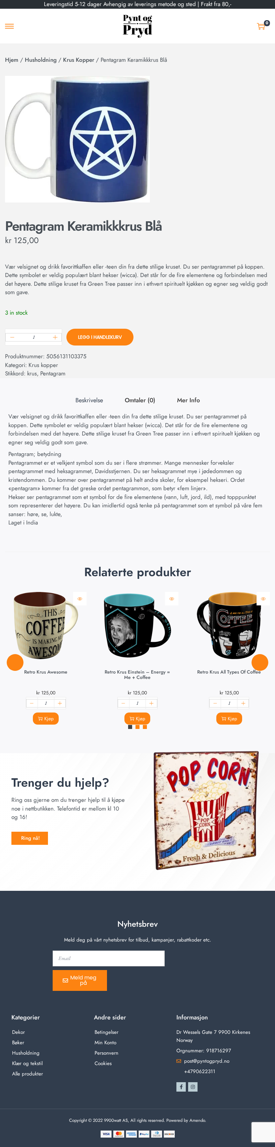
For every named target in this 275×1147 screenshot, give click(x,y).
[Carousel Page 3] (145, 727)
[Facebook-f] (181, 1087)
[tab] (89, 400)
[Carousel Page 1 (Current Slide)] (130, 727)
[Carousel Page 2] (137, 727)
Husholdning (41, 60)
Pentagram (52, 373)
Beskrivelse (89, 400)
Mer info (188, 400)
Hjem (11, 60)
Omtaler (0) (140, 400)
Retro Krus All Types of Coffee (229, 672)
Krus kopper (78, 60)
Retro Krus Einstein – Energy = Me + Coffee (137, 675)
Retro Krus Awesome (45, 672)
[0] (261, 26)
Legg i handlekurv (100, 337)
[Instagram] (193, 1087)
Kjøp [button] (49, 718)
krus (32, 373)
